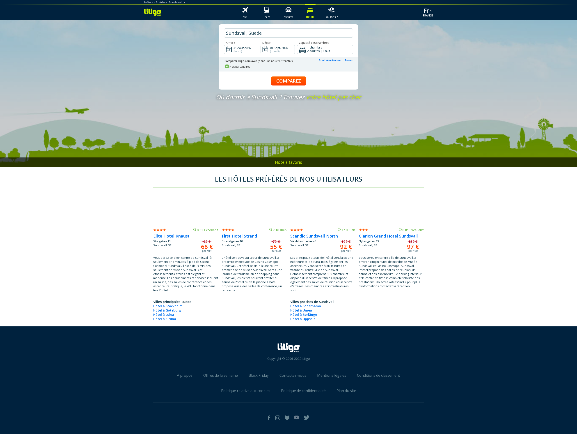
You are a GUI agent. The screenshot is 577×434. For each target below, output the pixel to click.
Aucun (349, 60)
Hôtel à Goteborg (167, 310)
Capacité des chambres (314, 43)
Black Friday (259, 375)
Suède (160, 2)
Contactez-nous (292, 375)
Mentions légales (331, 375)
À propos (184, 375)
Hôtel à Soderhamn (305, 306)
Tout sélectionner (330, 60)
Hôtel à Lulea (163, 314)
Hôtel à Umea (301, 310)
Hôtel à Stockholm (168, 306)
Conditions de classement (378, 375)
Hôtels (148, 2)
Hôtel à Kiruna (164, 319)
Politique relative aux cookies (245, 390)
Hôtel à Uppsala (303, 319)
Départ (266, 43)
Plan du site (346, 390)
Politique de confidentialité (303, 390)
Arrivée (230, 43)
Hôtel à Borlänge (303, 314)
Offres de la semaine (220, 375)
